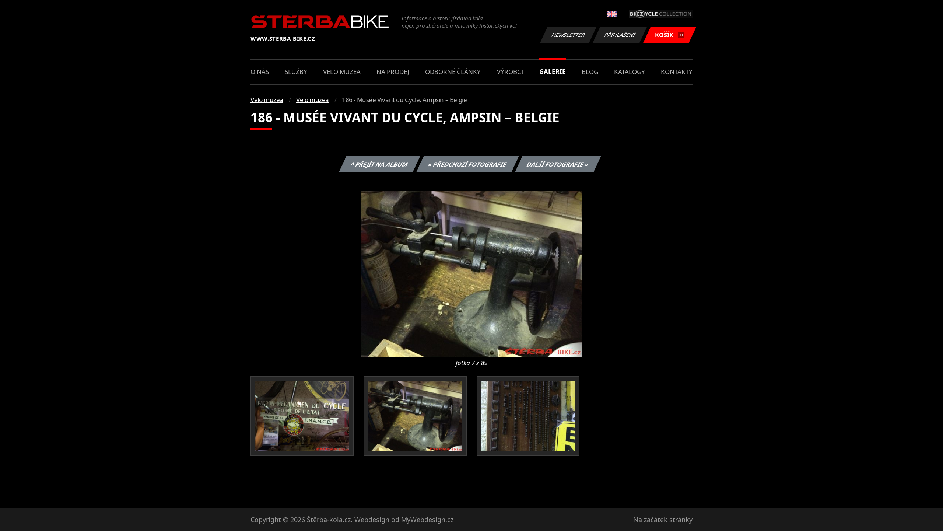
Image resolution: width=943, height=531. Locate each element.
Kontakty (677, 71)
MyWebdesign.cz (427, 519)
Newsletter (568, 34)
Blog (590, 71)
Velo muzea (342, 71)
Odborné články (453, 71)
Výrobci (510, 71)
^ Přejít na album (379, 164)
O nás (259, 71)
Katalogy (629, 71)
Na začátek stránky (663, 519)
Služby (296, 71)
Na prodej (392, 71)
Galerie (552, 71)
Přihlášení (620, 34)
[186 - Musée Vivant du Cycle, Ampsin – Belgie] (471, 273)
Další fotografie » (557, 164)
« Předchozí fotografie (467, 164)
